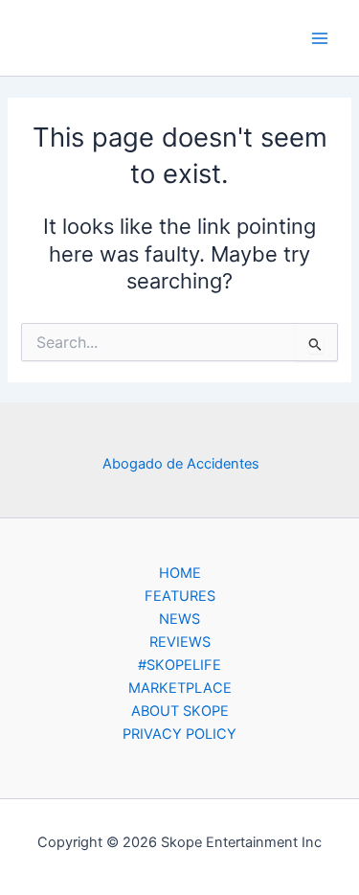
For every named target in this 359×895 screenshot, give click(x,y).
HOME (180, 573)
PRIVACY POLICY (179, 734)
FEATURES (180, 596)
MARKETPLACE (180, 688)
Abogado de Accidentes (180, 463)
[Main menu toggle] (320, 38)
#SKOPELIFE (179, 665)
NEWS (179, 619)
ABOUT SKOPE (180, 711)
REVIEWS (180, 642)
